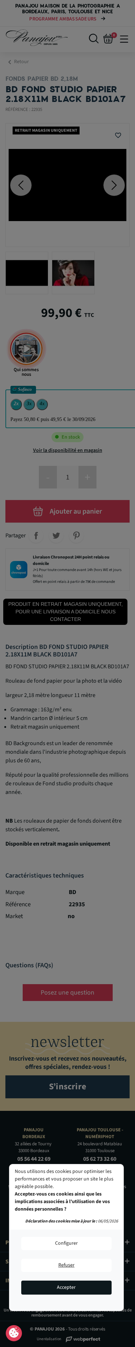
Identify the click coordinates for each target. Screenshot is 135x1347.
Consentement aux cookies (14, 1333)
